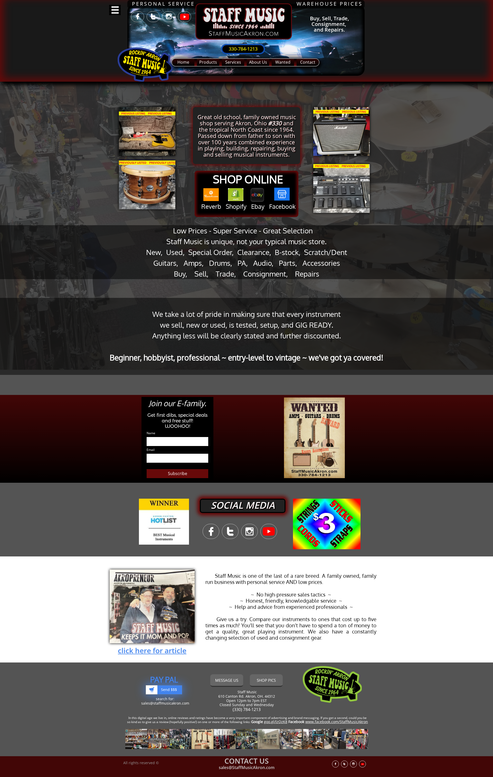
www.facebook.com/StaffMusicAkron (336, 721)
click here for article (152, 650)
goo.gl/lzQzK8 (275, 721)
